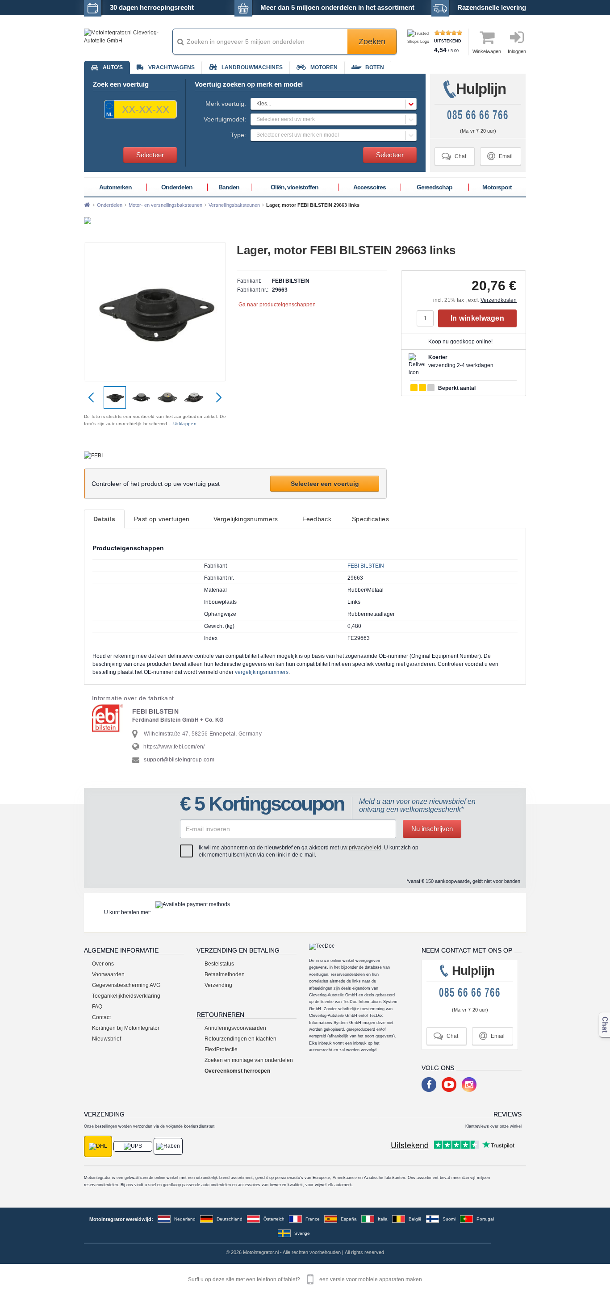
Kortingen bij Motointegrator (125, 1028)
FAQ (97, 1006)
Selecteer (150, 155)
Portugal (485, 1219)
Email (500, 156)
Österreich (273, 1219)
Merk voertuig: (225, 103)
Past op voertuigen (161, 519)
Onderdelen (176, 187)
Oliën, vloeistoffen (294, 187)
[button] (334, 104)
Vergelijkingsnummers (245, 519)
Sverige (302, 1233)
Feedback (316, 519)
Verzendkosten (498, 300)
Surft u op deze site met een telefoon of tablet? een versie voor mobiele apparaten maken (305, 1279)
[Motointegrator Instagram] (469, 1084)
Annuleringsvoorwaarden (235, 1028)
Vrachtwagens (171, 67)
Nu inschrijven (432, 828)
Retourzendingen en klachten (240, 1039)
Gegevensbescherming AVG (126, 985)
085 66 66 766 (478, 115)
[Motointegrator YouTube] (449, 1084)
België (415, 1219)
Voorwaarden (108, 974)
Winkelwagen (486, 51)
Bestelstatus (219, 964)
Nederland (185, 1219)
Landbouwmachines (252, 67)
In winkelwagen (477, 318)
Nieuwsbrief (106, 1039)
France (312, 1219)
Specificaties (370, 519)
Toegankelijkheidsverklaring (126, 996)
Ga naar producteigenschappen (277, 304)
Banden (228, 187)
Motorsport (497, 187)
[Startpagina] (87, 205)
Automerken (115, 187)
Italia (383, 1219)
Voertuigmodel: (225, 119)
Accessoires (369, 187)
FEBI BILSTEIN (365, 566)
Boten (374, 67)
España (349, 1219)
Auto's (113, 67)
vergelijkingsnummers (261, 672)
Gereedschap (434, 187)
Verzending (218, 985)
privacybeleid (365, 847)
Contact (101, 1017)
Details (104, 519)
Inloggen (517, 51)
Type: (238, 134)
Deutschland (229, 1219)
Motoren (324, 67)
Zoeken (372, 41)
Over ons (103, 964)
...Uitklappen (182, 423)
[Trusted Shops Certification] (419, 41)
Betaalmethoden (225, 974)
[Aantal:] (427, 318)
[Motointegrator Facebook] (429, 1084)
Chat (454, 156)
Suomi (449, 1219)
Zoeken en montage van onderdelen (249, 1060)
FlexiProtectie (221, 1049)
